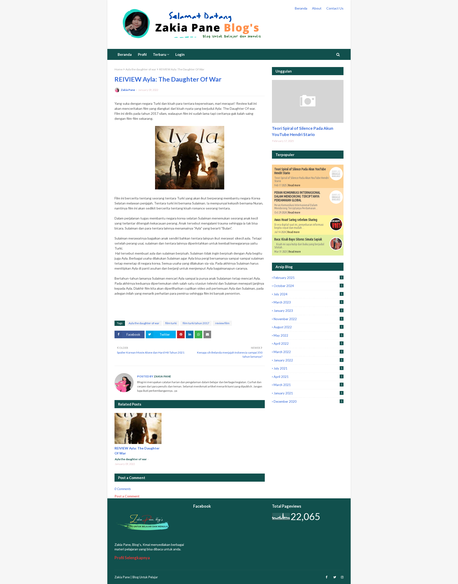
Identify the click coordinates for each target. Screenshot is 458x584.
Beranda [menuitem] (125, 54)
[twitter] (334, 577)
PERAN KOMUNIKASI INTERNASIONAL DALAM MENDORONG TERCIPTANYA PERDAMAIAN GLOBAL (297, 196)
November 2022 (308, 319)
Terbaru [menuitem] (159, 54)
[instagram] (342, 577)
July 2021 (308, 368)
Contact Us (335, 8)
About (317, 8)
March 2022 (308, 352)
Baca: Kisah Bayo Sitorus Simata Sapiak (298, 239)
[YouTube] (308, 101)
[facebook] (326, 577)
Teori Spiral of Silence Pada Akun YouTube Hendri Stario (302, 131)
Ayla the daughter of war (140, 69)
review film (222, 323)
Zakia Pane (128, 90)
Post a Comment (127, 496)
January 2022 (308, 360)
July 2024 (308, 294)
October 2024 (308, 286)
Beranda (301, 8)
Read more (294, 185)
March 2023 (308, 302)
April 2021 (308, 377)
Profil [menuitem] (142, 54)
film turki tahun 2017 (196, 323)
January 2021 (308, 393)
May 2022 (308, 335)
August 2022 (308, 327)
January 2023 (308, 311)
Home (118, 69)
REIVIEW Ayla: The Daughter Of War (137, 450)
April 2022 (308, 343)
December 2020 (308, 401)
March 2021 (308, 385)
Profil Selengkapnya (132, 557)
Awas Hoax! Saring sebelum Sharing (295, 220)
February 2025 (308, 278)
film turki (171, 323)
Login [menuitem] (180, 54)
